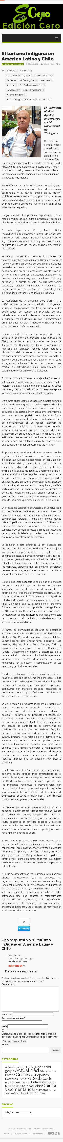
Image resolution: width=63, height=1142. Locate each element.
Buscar (5, 1044)
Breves (10, 1075)
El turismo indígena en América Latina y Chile (28, 56)
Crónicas (25, 1074)
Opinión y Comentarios (12, 64)
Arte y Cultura (47, 1071)
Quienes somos (20, 1134)
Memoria (52, 1082)
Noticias (35, 1086)
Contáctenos (37, 1134)
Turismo (30, 1093)
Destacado (42, 1078)
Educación (10, 1082)
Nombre (7, 1014)
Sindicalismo (20, 1093)
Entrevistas (39, 1082)
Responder (15, 966)
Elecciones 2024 (23, 1082)
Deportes (42, 1075)
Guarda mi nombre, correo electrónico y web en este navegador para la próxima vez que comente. (30, 1035)
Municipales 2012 (16, 1086)
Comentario (9, 984)
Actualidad (27, 1070)
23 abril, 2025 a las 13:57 (20, 958)
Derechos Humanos (18, 1079)
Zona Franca (39, 1093)
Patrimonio (41, 1090)
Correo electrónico (13, 1018)
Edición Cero (31, 25)
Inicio (6, 1134)
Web (4, 1026)
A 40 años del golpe (17, 1067)
